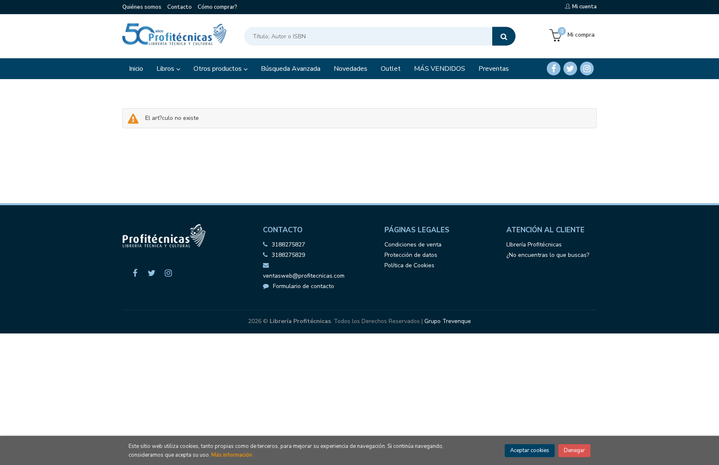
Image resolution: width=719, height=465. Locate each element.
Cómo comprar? (217, 7)
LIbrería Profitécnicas (534, 245)
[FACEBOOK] (553, 68)
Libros (166, 68)
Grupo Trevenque (447, 321)
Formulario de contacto (303, 286)
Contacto (179, 7)
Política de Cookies (409, 265)
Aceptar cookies (529, 450)
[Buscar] (504, 36)
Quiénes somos (141, 7)
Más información (231, 455)
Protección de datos (410, 255)
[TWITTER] (570, 68)
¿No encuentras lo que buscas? (547, 255)
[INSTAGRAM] (587, 68)
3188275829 (288, 255)
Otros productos (218, 68)
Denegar (574, 450)
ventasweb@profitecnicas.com (304, 276)
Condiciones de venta (412, 245)
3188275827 (288, 245)
